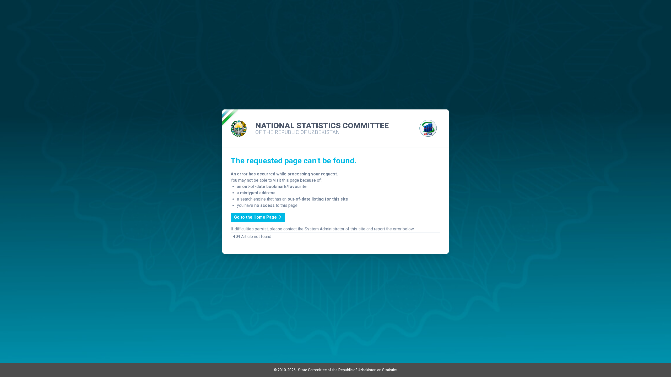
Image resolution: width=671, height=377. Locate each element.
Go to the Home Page (256, 217)
